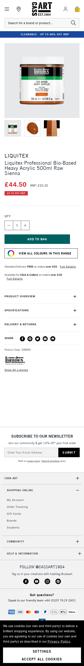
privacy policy (33, 461)
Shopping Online (20, 490)
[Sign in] (65, 9)
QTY (8, 216)
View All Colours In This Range (45, 253)
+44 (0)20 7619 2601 (60, 600)
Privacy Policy (59, 641)
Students (13, 527)
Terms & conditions (50, 461)
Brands (12, 520)
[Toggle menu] (7, 9)
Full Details (68, 266)
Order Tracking (17, 506)
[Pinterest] (30, 338)
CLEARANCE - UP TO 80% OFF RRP (42, 34)
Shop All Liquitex (16, 370)
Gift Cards (14, 513)
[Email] (45, 338)
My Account (15, 500)
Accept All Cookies (42, 659)
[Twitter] (37, 338)
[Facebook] (22, 338)
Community (15, 541)
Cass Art (11, 478)
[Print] (52, 338)
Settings (42, 651)
